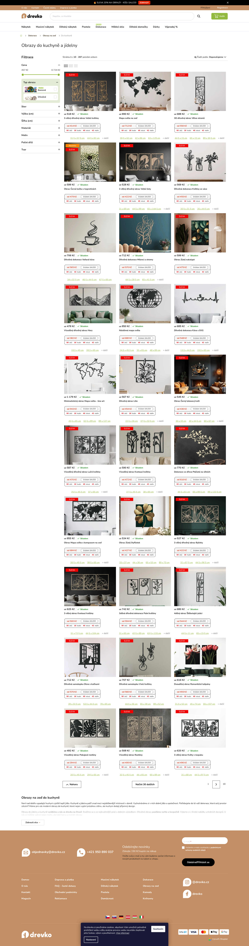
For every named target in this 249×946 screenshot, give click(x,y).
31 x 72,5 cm (77, 633)
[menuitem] (26, 26)
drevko (197, 894)
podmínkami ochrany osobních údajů (203, 848)
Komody (147, 892)
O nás (24, 7)
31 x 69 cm (124, 208)
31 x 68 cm (186, 774)
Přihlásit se (203, 862)
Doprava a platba (68, 7)
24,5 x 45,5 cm (127, 350)
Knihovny (148, 898)
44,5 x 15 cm (181, 138)
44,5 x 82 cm (93, 138)
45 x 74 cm (195, 704)
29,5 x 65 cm (93, 774)
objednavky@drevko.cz (48, 852)
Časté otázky (49, 7)
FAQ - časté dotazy (65, 886)
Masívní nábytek (110, 879)
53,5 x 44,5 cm (90, 704)
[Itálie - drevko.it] (141, 917)
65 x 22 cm (195, 138)
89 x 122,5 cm (214, 491)
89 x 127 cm (104, 421)
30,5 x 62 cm (126, 138)
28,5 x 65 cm (92, 350)
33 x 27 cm (124, 562)
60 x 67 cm (209, 421)
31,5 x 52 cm (181, 704)
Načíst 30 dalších (145, 784)
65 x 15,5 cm (202, 633)
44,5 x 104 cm (92, 633)
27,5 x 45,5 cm (133, 491)
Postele (105, 892)
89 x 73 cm (164, 562)
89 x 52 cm (158, 704)
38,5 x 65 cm (93, 562)
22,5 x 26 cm (131, 421)
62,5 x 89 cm (90, 421)
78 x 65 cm (105, 704)
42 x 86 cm (140, 138)
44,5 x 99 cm (138, 208)
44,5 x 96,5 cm (202, 562)
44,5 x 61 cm (184, 491)
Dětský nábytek (109, 886)
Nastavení (91, 939)
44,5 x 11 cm (187, 633)
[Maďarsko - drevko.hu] (135, 917)
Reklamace (61, 898)
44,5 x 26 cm (131, 704)
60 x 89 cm (155, 774)
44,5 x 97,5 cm (201, 774)
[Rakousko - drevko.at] (128, 917)
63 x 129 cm (154, 138)
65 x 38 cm (145, 704)
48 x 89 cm (155, 350)
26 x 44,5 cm (203, 208)
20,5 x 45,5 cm (77, 774)
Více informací (122, 933)
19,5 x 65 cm (203, 350)
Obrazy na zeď (151, 886)
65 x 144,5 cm (154, 208)
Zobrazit (144, 2)
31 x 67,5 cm (186, 562)
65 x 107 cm (209, 704)
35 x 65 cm (142, 350)
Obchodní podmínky (66, 892)
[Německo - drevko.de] (121, 917)
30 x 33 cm (181, 421)
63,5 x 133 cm (154, 633)
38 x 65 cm (148, 491)
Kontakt (35, 7)
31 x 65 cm (124, 633)
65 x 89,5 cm (199, 491)
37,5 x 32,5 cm (147, 421)
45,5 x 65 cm (74, 421)
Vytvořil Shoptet (220, 939)
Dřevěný (40, 97)
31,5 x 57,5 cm (77, 138)
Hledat (198, 16)
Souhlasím (158, 929)
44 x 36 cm (138, 562)
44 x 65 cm (142, 774)
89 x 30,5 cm (209, 138)
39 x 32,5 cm (74, 704)
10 (224, 784)
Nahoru (74, 784)
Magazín (26, 898)
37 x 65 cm (93, 491)
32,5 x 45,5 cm (127, 774)
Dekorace (148, 879)
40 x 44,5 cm (195, 421)
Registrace (222, 7)
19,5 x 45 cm (77, 350)
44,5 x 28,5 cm (132, 279)
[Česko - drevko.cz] (107, 917)
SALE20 (89, 126)
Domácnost (107, 898)
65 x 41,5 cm (148, 279)
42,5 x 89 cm (138, 633)
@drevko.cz (200, 882)
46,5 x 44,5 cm (89, 279)
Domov (25, 879)
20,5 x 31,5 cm (187, 208)
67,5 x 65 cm (105, 279)
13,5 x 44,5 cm (187, 350)
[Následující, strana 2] (216, 784)
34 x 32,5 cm (73, 279)
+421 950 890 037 (100, 852)
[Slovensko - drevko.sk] (114, 917)
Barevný (40, 89)
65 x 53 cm (151, 562)
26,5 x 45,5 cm (77, 562)
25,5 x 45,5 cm (78, 491)
